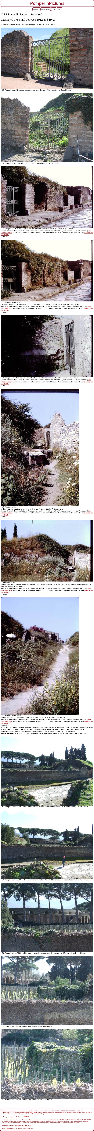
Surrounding (45, 9)
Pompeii (35, 9)
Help (59, 9)
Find (53, 9)
